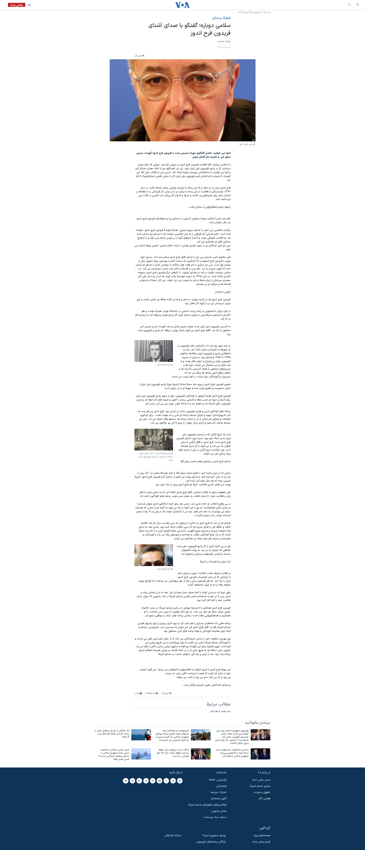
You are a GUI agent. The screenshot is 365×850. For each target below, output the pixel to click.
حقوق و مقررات (262, 792)
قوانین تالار (264, 798)
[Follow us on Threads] (146, 780)
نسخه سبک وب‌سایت (214, 817)
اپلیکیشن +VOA (217, 780)
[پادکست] (132, 780)
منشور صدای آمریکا (260, 786)
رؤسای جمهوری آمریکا (214, 835)
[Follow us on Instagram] (152, 780)
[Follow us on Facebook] (179, 780)
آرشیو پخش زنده (261, 842)
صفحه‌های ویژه (262, 835)
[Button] (140, 56)
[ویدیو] (29, 5)
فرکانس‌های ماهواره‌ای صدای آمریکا (207, 805)
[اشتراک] (125, 780)
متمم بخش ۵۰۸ (261, 780)
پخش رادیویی (218, 811)
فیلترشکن (221, 786)
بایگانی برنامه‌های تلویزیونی (211, 842)
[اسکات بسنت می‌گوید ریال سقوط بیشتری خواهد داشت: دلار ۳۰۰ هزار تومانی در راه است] (201, 753)
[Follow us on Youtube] (159, 780)
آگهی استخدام (218, 798)
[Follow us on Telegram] (173, 780)
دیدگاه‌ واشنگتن (172, 835)
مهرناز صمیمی (224, 41)
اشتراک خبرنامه (218, 792)
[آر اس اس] (139, 780)
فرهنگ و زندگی (221, 18)
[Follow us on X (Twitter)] (166, 780)
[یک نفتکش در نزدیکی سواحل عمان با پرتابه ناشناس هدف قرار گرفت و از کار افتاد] (141, 734)
